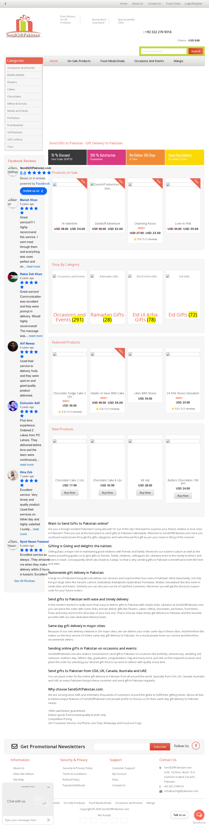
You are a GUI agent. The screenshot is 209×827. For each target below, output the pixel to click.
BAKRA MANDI (15, 75)
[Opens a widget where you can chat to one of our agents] (27, 804)
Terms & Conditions (75, 774)
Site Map (18, 779)
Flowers (12, 82)
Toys (10, 146)
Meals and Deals (17, 111)
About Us (137, 3)
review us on (31, 191)
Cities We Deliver (23, 774)
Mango (178, 61)
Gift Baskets (14, 132)
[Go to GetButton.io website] (199, 822)
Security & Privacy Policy (77, 768)
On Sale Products (79, 61)
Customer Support (123, 768)
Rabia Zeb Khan (31, 274)
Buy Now (69, 492)
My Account (119, 774)
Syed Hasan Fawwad (34, 541)
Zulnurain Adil (30, 403)
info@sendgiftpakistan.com (181, 791)
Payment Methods (74, 785)
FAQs (115, 779)
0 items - (188, 40)
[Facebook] (196, 746)
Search (195, 51)
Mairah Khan (29, 200)
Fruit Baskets (15, 125)
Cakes (11, 89)
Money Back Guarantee (99, 21)
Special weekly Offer (126, 21)
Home (123, 3)
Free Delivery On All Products (67, 19)
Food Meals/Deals (112, 61)
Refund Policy (71, 779)
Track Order (173, 3)
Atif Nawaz (27, 343)
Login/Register (193, 3)
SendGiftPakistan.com (115, 809)
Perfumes (13, 118)
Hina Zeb (26, 472)
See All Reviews (24, 581)
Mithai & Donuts (17, 103)
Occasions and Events (21, 68)
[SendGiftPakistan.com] (23, 25)
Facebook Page (131, 723)
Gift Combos (15, 139)
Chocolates (14, 96)
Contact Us (154, 3)
